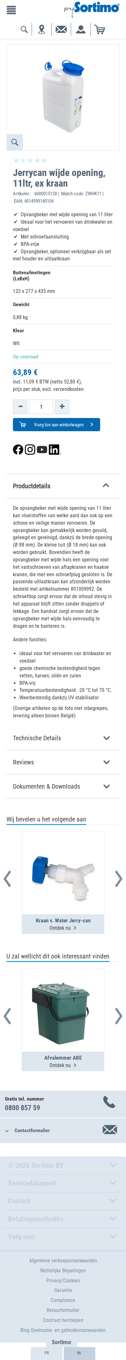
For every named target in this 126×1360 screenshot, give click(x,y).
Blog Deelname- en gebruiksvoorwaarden (63, 1330)
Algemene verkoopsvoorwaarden (63, 1261)
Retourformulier (63, 1310)
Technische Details (37, 738)
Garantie (63, 1290)
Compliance (63, 1300)
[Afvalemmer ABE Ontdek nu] (63, 994)
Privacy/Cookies (63, 1280)
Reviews (23, 762)
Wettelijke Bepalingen (63, 1271)
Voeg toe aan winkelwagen (58, 425)
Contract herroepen (63, 1320)
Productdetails (31, 486)
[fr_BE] (46, 1353)
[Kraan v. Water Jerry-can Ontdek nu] (63, 856)
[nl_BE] (79, 1353)
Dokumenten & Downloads (46, 786)
